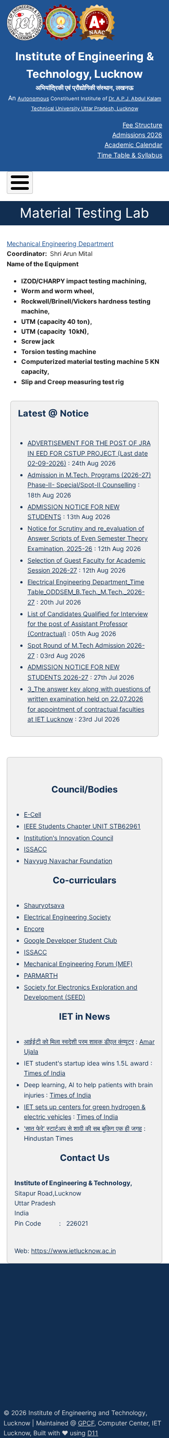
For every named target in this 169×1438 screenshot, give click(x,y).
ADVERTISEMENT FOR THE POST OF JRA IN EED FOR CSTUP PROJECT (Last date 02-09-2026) (89, 453)
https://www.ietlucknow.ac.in (73, 1250)
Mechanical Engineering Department (60, 243)
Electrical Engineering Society (67, 917)
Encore (34, 928)
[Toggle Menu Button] (20, 182)
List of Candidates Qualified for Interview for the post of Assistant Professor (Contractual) (87, 624)
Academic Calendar (133, 144)
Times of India (44, 1073)
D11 (92, 1433)
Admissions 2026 (137, 135)
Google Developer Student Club (70, 940)
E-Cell (32, 814)
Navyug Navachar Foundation (68, 861)
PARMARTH (41, 975)
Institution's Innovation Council (68, 838)
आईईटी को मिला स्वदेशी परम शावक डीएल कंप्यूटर (79, 1041)
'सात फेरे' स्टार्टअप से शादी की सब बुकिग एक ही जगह (83, 1128)
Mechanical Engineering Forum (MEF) (78, 964)
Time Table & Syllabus (129, 155)
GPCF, (87, 1423)
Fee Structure (142, 125)
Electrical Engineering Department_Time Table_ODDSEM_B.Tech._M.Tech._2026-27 (86, 592)
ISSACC (35, 849)
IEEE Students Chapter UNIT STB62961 (82, 826)
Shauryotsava (44, 905)
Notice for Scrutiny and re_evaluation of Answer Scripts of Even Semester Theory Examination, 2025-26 (87, 538)
